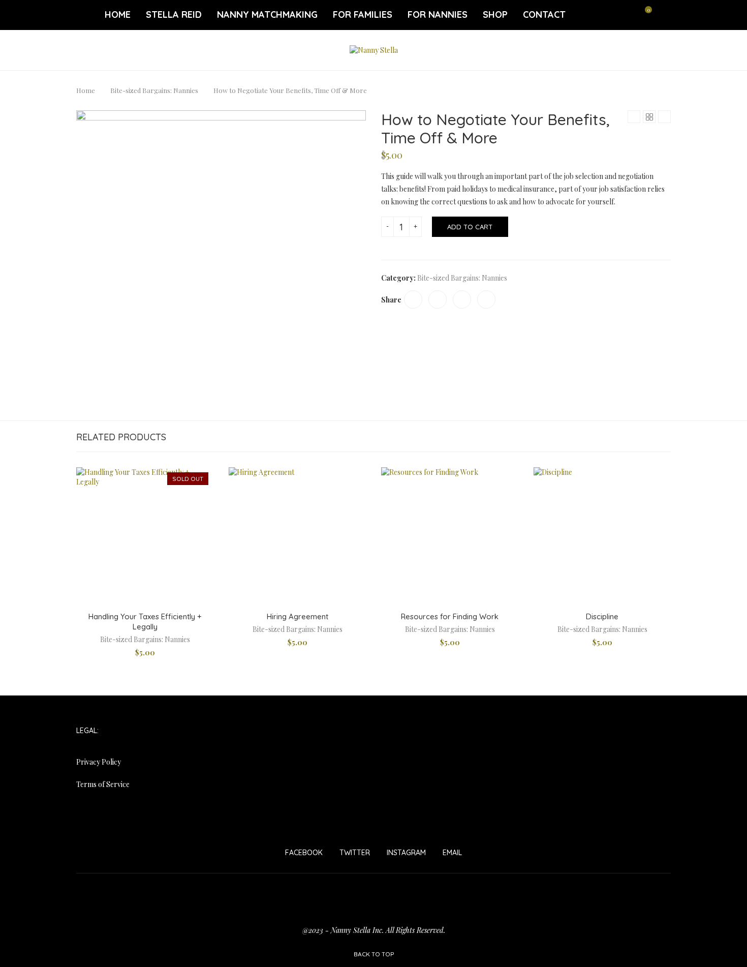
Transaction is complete (374, 913)
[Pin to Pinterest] (462, 299)
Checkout (178, 888)
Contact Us (228, 888)
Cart (139, 888)
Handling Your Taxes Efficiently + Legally (145, 621)
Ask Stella (99, 888)
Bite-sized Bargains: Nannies (154, 90)
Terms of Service (103, 784)
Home (118, 14)
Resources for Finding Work (450, 616)
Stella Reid (174, 14)
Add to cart (469, 227)
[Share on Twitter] (437, 299)
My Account (483, 888)
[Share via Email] (486, 299)
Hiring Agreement (297, 616)
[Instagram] (616, 14)
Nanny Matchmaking (267, 14)
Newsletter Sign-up (632, 888)
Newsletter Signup (124, 900)
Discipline (602, 616)
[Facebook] (592, 14)
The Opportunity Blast (529, 900)
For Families (362, 14)
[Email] (628, 14)
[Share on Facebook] (413, 299)
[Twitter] (604, 14)
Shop (495, 14)
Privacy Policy (98, 762)
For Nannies (438, 14)
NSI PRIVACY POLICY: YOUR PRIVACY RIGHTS (246, 900)
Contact (544, 14)
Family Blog (281, 888)
